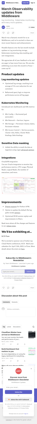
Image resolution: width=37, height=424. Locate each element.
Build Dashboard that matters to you (10, 350)
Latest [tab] (9, 327)
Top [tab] (4, 327)
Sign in (33, 3)
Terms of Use (28, 276)
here (22, 249)
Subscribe (25, 3)
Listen (33, 27)
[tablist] (10, 302)
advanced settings (27, 150)
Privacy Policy (25, 408)
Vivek (8, 26)
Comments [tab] (6, 302)
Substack (9, 420)
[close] (31, 368)
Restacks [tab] (14, 302)
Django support (11, 206)
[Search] (33, 327)
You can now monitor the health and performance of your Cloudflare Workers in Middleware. (13, 338)
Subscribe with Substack (20, 399)
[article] (18, 338)
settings (17, 212)
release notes (11, 226)
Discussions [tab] (16, 327)
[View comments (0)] (8, 33)
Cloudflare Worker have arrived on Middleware (11, 333)
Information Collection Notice (22, 278)
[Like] (4, 33)
